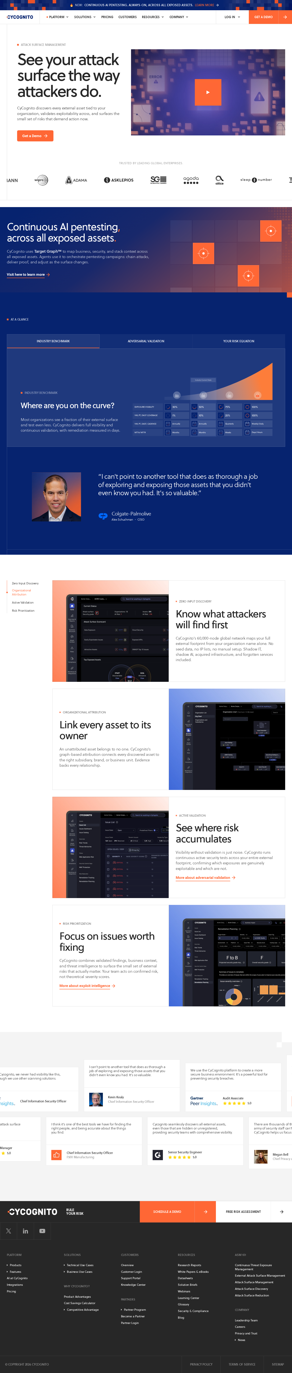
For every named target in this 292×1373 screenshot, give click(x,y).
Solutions (82, 17)
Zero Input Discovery (25, 583)
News (241, 1340)
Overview (127, 1265)
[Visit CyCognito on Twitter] (8, 1231)
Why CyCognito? (77, 1286)
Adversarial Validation (146, 341)
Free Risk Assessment (243, 1212)
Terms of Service (242, 1364)
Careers (240, 1327)
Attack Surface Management (254, 1282)
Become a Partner (133, 1316)
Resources (151, 17)
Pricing (107, 17)
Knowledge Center (133, 1285)
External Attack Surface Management (260, 1275)
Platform (56, 17)
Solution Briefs (187, 1285)
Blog (181, 1317)
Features (15, 1272)
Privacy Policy (201, 1364)
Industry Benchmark (53, 341)
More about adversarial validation (203, 877)
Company (177, 17)
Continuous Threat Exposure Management (253, 1267)
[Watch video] (208, 92)
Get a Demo (263, 17)
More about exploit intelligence (84, 985)
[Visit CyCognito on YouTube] (42, 1231)
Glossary (183, 1304)
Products (15, 1265)
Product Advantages (77, 1297)
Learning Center (188, 1298)
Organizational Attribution (21, 592)
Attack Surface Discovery (251, 1289)
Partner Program (135, 1310)
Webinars (184, 1291)
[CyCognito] (20, 17)
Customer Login (131, 1272)
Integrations (15, 1285)
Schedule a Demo (167, 1212)
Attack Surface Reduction (252, 1295)
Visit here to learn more (26, 274)
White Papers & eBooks (193, 1272)
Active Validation (22, 602)
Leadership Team (246, 1320)
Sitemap (278, 1364)
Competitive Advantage (83, 1310)
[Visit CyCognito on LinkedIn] (25, 1231)
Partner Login (130, 1323)
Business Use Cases (79, 1272)
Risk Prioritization (23, 610)
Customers (127, 17)
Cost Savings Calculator (79, 1303)
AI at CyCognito (17, 1278)
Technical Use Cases (80, 1265)
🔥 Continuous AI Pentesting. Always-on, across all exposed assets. (142, 5)
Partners (128, 1299)
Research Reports (189, 1265)
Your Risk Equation (238, 341)
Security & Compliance (193, 1311)
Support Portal (130, 1278)
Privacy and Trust (246, 1333)
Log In (230, 17)
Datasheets (185, 1278)
